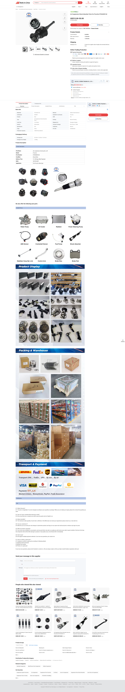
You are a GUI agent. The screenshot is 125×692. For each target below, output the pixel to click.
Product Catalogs (34, 645)
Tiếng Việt (92, 684)
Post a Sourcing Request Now (52, 578)
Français (45, 684)
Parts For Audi (89, 652)
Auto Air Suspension (64, 672)
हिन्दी (80, 684)
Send (25, 578)
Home (17, 9)
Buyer (79, 6)
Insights (95, 682)
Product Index (85, 682)
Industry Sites (70, 682)
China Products (37, 682)
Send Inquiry (80, 25)
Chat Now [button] (101, 25)
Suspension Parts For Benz (22, 675)
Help (86, 6)
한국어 (73, 684)
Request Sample (94, 28)
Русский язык (50, 684)
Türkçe (88, 684)
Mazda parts (41, 647)
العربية (69, 684)
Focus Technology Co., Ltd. (54, 686)
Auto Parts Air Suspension (92, 672)
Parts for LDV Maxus (90, 650)
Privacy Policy (81, 686)
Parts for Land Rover (20, 650)
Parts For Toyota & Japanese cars (46, 650)
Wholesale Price (64, 682)
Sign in (108, 3)
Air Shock (55, 672)
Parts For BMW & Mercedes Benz (69, 652)
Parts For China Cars (67, 650)
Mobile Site (91, 682)
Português (41, 684)
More (17, 678)
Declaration (76, 686)
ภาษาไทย (83, 684)
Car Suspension (34, 672)
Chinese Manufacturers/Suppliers (47, 682)
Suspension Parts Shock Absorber (78, 672)
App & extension (93, 6)
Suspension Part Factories (45, 672)
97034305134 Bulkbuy (46, 675)
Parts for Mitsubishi (20, 647)
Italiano (56, 684)
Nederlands (65, 684)
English (32, 684)
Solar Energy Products (67, 647)
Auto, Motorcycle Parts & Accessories (25, 9)
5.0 (93, 105)
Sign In (72, 97)
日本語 (77, 684)
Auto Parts (35, 9)
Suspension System (42, 9)
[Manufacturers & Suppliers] (23, 2)
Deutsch (60, 684)
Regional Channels (78, 682)
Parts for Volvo (89, 647)
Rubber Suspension (47, 666)
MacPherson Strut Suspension (34, 666)
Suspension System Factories (23, 672)
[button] (82, 106)
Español (36, 684)
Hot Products (30, 682)
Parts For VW (41, 652)
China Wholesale (57, 682)
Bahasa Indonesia (98, 684)
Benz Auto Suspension (34, 675)
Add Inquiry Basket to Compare (42, 54)
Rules (108, 6)
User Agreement (70, 686)
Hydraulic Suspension (21, 666)
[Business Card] (107, 109)
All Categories (20, 6)
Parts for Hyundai (19, 652)
